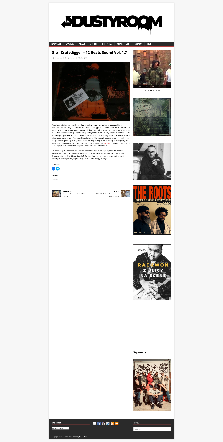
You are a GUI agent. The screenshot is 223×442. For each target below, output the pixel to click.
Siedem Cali (107, 44)
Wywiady (70, 44)
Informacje (56, 44)
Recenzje (93, 44)
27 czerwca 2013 (60, 58)
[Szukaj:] (152, 429)
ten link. (107, 143)
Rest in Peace (123, 44)
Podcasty (137, 44)
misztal (71, 58)
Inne (149, 44)
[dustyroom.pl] (111, 40)
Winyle (82, 44)
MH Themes (83, 437)
